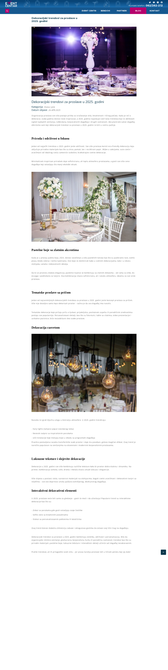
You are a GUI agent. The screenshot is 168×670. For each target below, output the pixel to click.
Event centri (89, 11)
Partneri (122, 11)
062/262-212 (154, 5)
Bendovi (105, 11)
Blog (138, 11)
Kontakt (155, 11)
